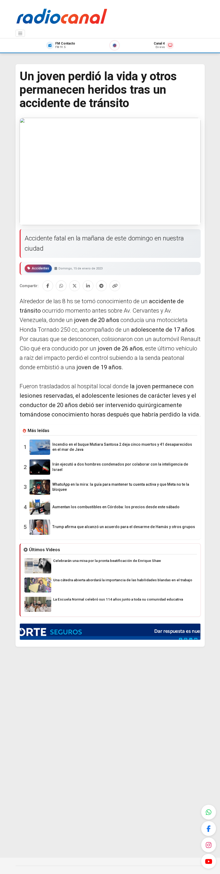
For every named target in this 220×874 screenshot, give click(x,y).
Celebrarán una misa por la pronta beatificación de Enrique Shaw (107, 560)
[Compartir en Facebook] (47, 285)
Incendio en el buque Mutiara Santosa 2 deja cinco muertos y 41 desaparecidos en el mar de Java (122, 447)
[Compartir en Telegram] (101, 285)
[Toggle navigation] (20, 33)
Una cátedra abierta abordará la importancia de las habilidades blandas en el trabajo (122, 580)
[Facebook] (208, 828)
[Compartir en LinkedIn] (88, 285)
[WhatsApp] (208, 812)
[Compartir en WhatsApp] (61, 285)
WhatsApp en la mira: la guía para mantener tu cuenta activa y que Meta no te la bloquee (120, 487)
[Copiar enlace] (114, 285)
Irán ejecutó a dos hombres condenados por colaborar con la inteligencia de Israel (120, 467)
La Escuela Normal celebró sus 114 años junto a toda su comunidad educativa (118, 599)
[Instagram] (208, 845)
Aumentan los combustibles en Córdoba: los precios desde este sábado (115, 507)
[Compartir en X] (74, 285)
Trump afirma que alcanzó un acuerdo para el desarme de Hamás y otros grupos (123, 527)
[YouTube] (208, 861)
